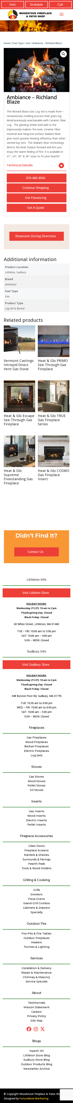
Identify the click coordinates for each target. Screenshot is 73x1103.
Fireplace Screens (36, 850)
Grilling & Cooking (36, 880)
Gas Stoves (36, 776)
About (36, 993)
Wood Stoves (36, 781)
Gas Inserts (36, 811)
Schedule (36, 4)
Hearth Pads (36, 863)
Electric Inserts (36, 820)
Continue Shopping (35, 188)
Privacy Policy (36, 1016)
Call (60, 4)
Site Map (36, 1020)
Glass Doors (36, 846)
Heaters (36, 942)
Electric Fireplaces (36, 751)
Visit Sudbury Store (35, 664)
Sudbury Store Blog (36, 1059)
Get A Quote (35, 208)
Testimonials (36, 1002)
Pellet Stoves (36, 785)
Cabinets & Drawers (36, 907)
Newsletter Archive (36, 1068)
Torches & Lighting (36, 947)
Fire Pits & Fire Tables (36, 933)
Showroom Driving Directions (35, 236)
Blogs (36, 1041)
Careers (36, 1011)
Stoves (36, 767)
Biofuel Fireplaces (36, 746)
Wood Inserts (36, 815)
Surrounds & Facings (37, 859)
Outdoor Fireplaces (37, 938)
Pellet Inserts (36, 824)
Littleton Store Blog (36, 1055)
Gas (28, 43)
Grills (36, 890)
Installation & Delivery (36, 968)
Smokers (36, 894)
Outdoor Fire (36, 923)
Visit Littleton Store (35, 593)
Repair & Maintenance (36, 972)
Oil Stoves (36, 790)
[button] (63, 54)
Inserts (36, 801)
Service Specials (37, 981)
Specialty (37, 912)
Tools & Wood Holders (36, 868)
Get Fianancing (35, 198)
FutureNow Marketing (34, 1098)
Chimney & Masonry (36, 977)
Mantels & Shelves (36, 855)
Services (36, 958)
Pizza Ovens (36, 899)
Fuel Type (18, 43)
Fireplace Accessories (36, 836)
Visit (12, 4)
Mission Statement (36, 1007)
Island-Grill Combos (36, 903)
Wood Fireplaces (36, 742)
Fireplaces (36, 727)
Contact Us (35, 552)
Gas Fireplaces (36, 737)
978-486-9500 (35, 178)
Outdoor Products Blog (36, 1064)
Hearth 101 (36, 1051)
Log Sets (36, 755)
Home (7, 43)
